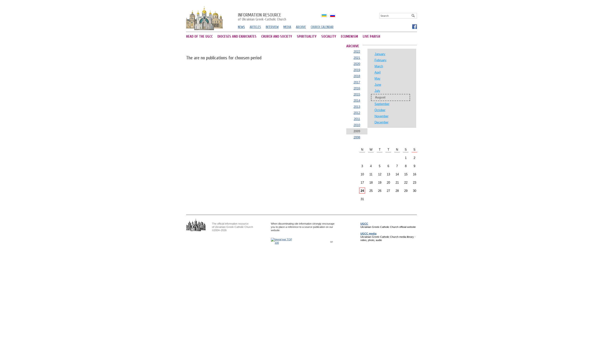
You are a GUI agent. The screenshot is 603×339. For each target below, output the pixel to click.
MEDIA (287, 27)
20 (388, 182)
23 (414, 182)
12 (379, 174)
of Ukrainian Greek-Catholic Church (262, 17)
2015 (357, 94)
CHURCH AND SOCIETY (276, 37)
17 (362, 182)
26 (379, 191)
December (381, 122)
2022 (357, 51)
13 (388, 174)
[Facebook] (414, 26)
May (377, 78)
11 (370, 174)
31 (362, 199)
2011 (357, 119)
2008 (357, 137)
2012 (357, 113)
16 (414, 174)
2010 (357, 125)
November (381, 116)
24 (362, 191)
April (378, 72)
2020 (357, 64)
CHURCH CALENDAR (322, 27)
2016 (357, 88)
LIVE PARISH (371, 37)
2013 (357, 107)
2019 (357, 70)
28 (397, 191)
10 (362, 174)
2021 (357, 58)
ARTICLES (255, 27)
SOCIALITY (328, 37)
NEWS (241, 27)
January (380, 54)
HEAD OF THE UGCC (199, 37)
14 (397, 174)
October (380, 110)
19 (379, 182)
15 (405, 174)
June (378, 84)
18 (371, 182)
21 (397, 182)
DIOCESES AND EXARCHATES (237, 37)
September (382, 104)
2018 (357, 76)
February (381, 60)
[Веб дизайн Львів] (332, 242)
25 (371, 191)
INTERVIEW (272, 27)
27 (388, 191)
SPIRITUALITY (307, 37)
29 (405, 191)
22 (405, 182)
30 (414, 191)
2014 (357, 100)
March (379, 66)
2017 (357, 82)
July (377, 91)
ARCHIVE (301, 27)
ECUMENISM (349, 37)
